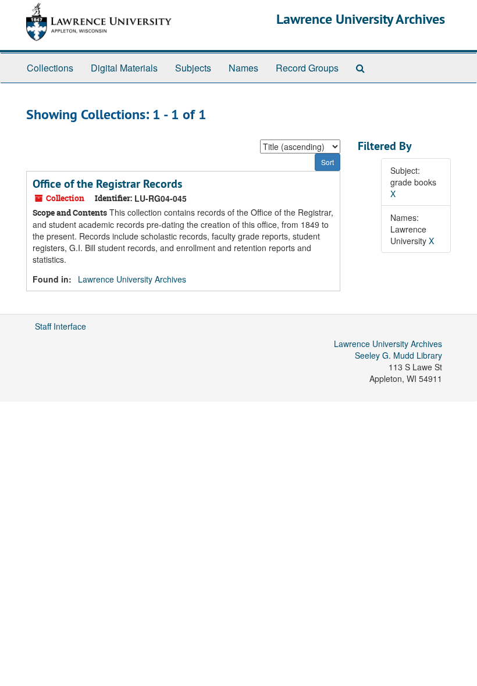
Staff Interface (60, 326)
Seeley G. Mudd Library (398, 355)
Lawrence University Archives (360, 19)
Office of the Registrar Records (107, 183)
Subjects (193, 67)
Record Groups (307, 67)
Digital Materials (124, 67)
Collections (50, 67)
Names (243, 67)
